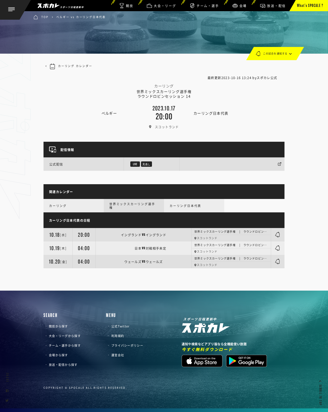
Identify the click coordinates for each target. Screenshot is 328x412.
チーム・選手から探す (65, 345)
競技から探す (58, 326)
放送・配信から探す (63, 364)
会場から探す (58, 355)
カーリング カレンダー (75, 66)
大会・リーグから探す (65, 336)
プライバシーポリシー (127, 345)
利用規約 (117, 336)
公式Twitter (120, 326)
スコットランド (167, 127)
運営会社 (117, 355)
